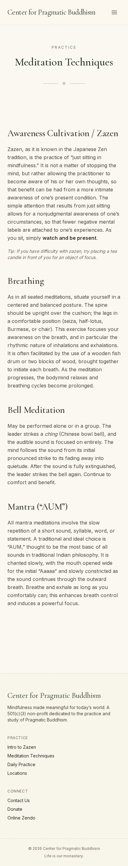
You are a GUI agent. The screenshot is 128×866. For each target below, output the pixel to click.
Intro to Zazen (21, 747)
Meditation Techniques (30, 755)
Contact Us (18, 800)
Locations (17, 773)
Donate (14, 809)
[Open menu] (114, 12)
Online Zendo (21, 817)
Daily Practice (21, 764)
